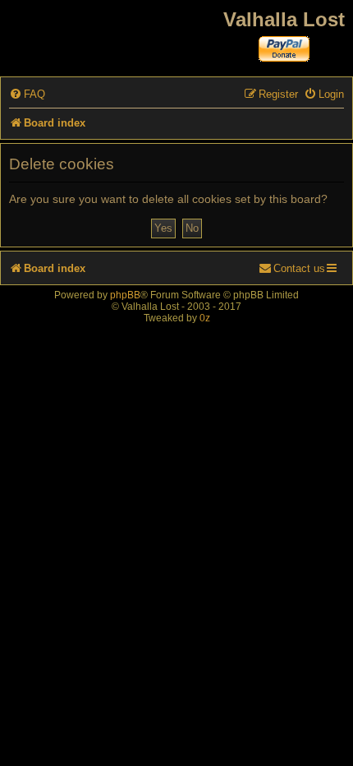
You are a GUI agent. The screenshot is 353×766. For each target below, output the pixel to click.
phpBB (125, 295)
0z (204, 318)
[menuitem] (27, 94)
